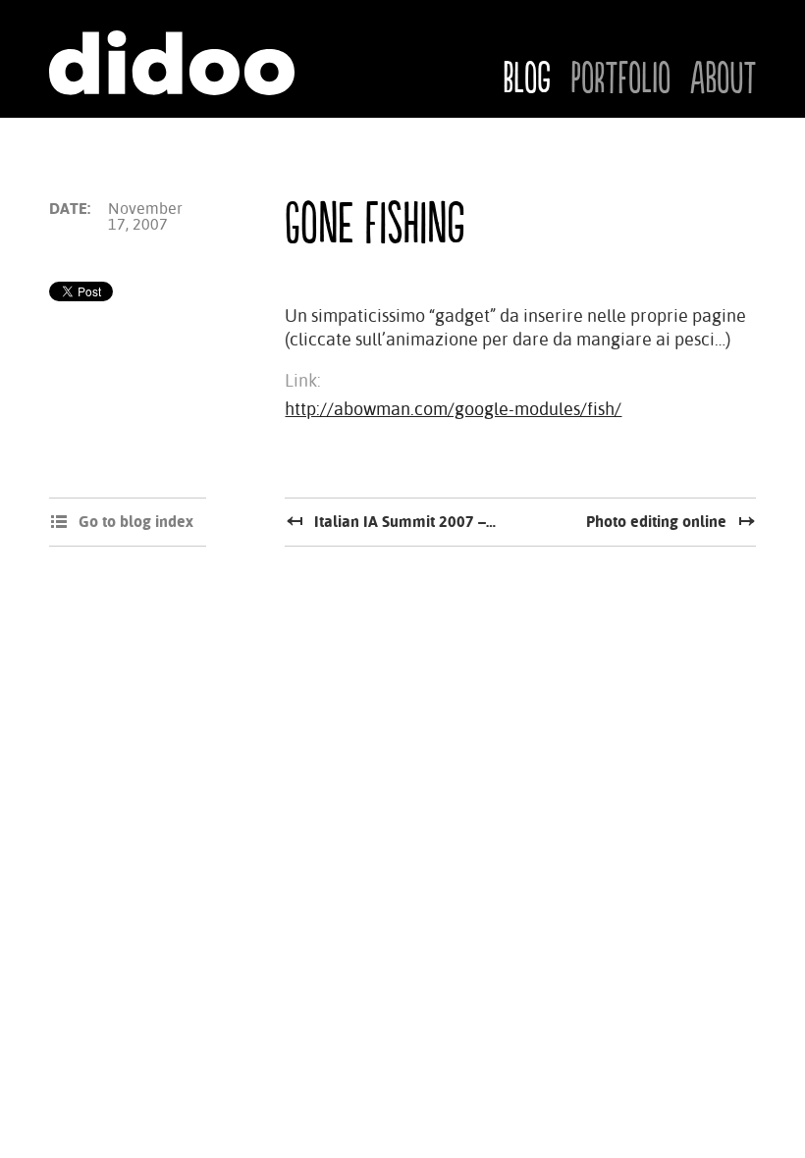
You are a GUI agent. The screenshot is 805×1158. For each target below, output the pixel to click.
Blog (527, 79)
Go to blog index (136, 521)
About (723, 79)
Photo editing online (656, 521)
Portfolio (620, 79)
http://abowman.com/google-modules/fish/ (453, 408)
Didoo (172, 62)
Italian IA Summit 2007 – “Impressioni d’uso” (405, 521)
